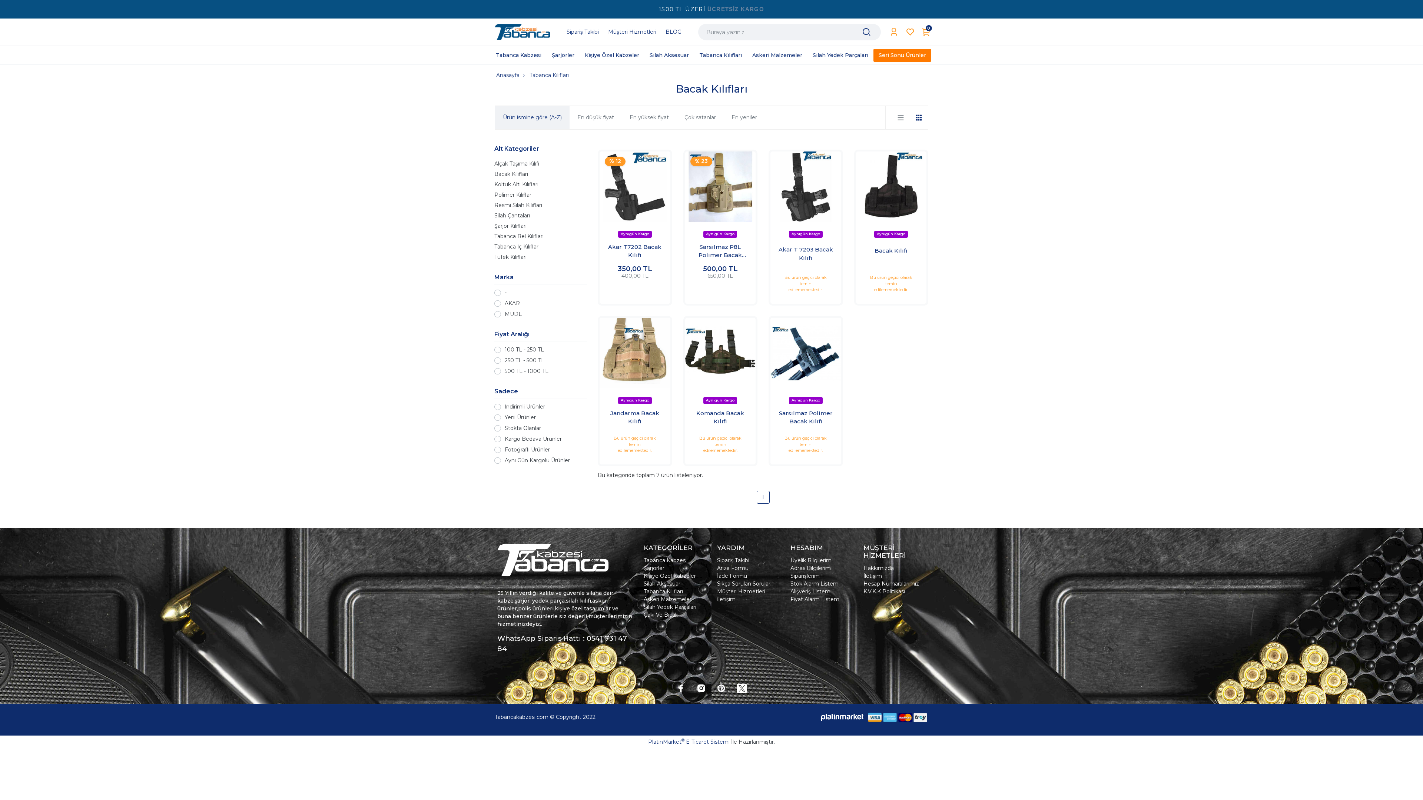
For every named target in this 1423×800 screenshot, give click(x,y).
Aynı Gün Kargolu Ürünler (537, 460)
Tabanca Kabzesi (665, 560)
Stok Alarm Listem (814, 583)
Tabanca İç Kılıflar (516, 246)
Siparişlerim (805, 576)
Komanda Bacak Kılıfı (720, 417)
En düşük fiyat (595, 117)
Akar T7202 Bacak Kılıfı (634, 251)
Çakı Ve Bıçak (661, 614)
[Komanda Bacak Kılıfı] (720, 353)
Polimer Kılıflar (512, 194)
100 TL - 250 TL (524, 349)
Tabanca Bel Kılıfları (519, 236)
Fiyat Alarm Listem (814, 599)
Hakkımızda (878, 568)
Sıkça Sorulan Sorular (743, 583)
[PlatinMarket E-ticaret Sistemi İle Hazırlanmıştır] (842, 717)
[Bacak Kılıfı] (891, 186)
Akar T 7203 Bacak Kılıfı (806, 253)
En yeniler (744, 117)
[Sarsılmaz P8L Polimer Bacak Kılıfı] (720, 186)
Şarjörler (654, 568)
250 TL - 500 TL (524, 360)
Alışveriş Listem (810, 591)
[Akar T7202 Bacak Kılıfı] (635, 186)
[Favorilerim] (910, 32)
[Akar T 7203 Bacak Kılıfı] (805, 186)
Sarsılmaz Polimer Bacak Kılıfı (806, 417)
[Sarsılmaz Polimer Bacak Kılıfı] (805, 353)
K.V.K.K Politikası (884, 591)
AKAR (512, 303)
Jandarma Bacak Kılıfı (634, 417)
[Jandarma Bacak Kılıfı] (635, 353)
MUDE (513, 314)
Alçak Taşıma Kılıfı (516, 163)
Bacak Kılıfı (891, 250)
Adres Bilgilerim (810, 568)
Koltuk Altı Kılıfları (516, 184)
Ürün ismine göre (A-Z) (532, 117)
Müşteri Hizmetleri (741, 591)
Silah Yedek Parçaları (670, 607)
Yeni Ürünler (520, 417)
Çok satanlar (700, 117)
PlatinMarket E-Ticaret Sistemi (689, 742)
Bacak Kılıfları (511, 174)
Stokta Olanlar (523, 428)
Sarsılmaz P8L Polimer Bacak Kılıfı (720, 251)
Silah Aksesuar (662, 583)
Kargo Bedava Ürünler (533, 439)
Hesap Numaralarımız (891, 583)
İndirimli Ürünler (525, 406)
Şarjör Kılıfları (510, 226)
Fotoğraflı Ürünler (527, 449)
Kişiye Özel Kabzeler (670, 576)
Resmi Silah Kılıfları (518, 205)
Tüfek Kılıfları (510, 257)
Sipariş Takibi (733, 560)
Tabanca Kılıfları (663, 591)
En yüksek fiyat (649, 117)
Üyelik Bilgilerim (811, 560)
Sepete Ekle (635, 290)
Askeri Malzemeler (667, 599)
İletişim (726, 599)
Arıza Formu (733, 568)
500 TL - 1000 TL (526, 371)
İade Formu (732, 576)
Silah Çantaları (512, 215)
